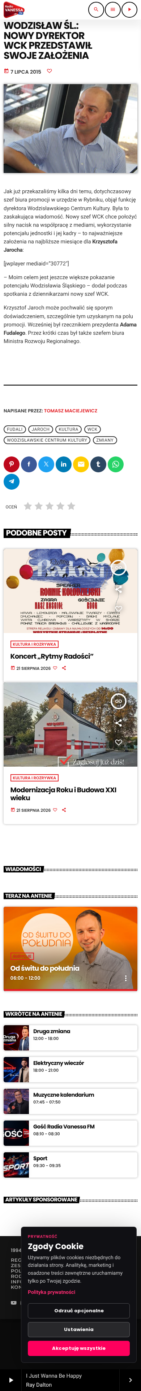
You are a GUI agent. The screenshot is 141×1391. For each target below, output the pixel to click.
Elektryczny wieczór (58, 1063)
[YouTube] (14, 1303)
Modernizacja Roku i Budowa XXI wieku (63, 794)
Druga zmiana (51, 1031)
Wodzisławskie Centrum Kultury (47, 440)
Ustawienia (79, 1329)
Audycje (22, 956)
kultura (68, 429)
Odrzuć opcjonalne (79, 1310)
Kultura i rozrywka (34, 644)
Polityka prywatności (51, 1292)
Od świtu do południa (45, 968)
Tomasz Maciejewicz (70, 410)
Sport (40, 1159)
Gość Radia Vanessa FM (64, 1127)
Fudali (14, 429)
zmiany (105, 440)
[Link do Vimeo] (14, 9)
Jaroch (40, 429)
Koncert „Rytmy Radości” (52, 656)
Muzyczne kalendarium (63, 1095)
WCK (92, 429)
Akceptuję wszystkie (79, 1348)
